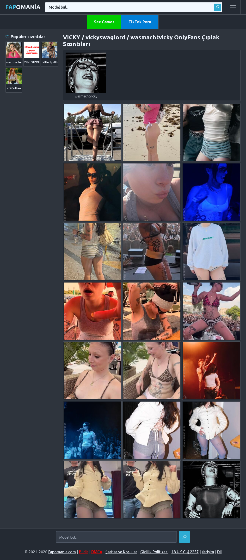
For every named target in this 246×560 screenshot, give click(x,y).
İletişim (208, 552)
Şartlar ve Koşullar (121, 552)
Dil (219, 552)
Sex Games (104, 22)
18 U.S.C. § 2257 (185, 552)
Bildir (83, 552)
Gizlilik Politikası (154, 552)
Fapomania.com (62, 552)
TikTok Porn (140, 22)
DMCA (96, 552)
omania (22, 7)
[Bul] (217, 7)
